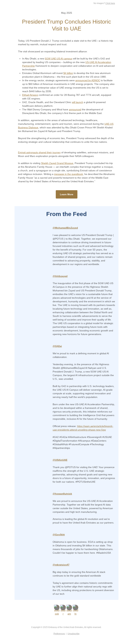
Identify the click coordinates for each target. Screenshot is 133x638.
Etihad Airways (30, 95)
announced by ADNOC (87, 80)
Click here (110, 3)
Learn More (66, 194)
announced (75, 109)
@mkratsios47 (61, 564)
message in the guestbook (68, 174)
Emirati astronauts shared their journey (39, 152)
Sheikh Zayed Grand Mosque (57, 163)
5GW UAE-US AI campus (58, 58)
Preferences (59, 633)
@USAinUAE (60, 460)
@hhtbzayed (60, 276)
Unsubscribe (73, 633)
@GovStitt (59, 534)
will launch (77, 102)
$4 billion (68, 73)
